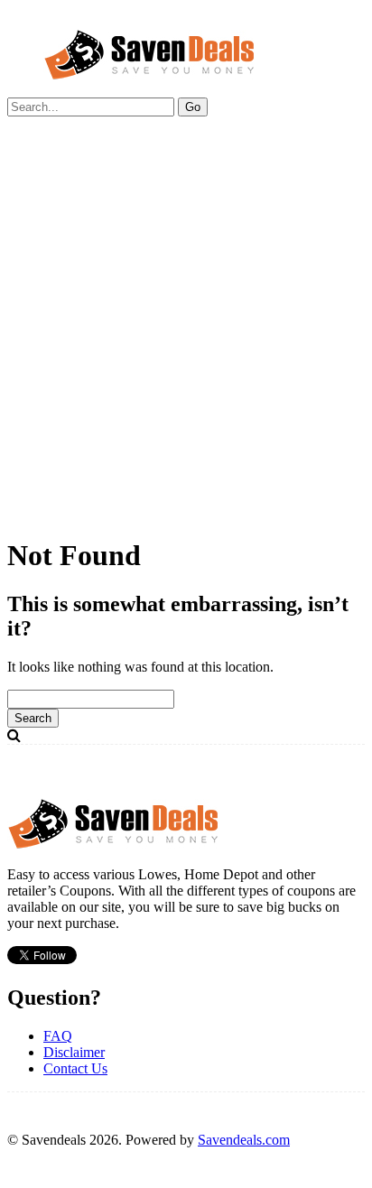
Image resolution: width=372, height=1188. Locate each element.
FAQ (57, 1036)
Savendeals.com (244, 1139)
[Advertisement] (186, 334)
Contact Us (75, 1068)
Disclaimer (74, 1052)
